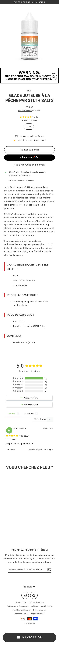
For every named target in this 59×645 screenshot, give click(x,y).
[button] (46, 450)
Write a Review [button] (31, 398)
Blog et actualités (40, 610)
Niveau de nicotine (29, 120)
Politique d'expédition (37, 602)
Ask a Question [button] (31, 404)
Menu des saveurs (21, 614)
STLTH (29, 91)
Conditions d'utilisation (21, 610)
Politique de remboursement (18, 606)
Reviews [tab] (11, 413)
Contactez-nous (20, 602)
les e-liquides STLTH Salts (31, 326)
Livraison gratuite (25, 110)
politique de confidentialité (41, 606)
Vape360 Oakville (37, 614)
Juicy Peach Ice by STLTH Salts (19, 443)
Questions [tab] (29, 413)
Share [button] (12, 450)
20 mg (29, 126)
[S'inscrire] (49, 570)
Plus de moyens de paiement (29, 164)
